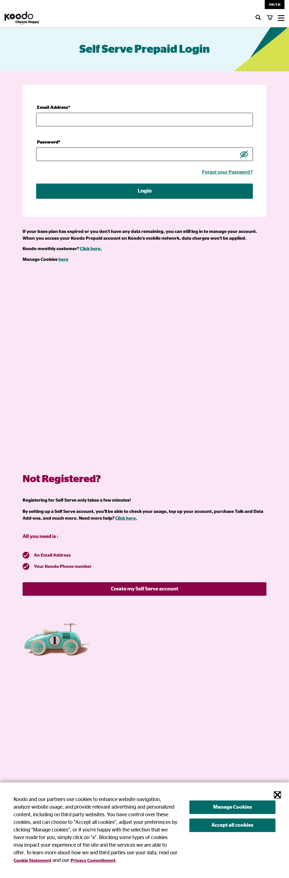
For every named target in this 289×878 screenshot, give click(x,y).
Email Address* (53, 107)
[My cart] (269, 18)
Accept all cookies (232, 825)
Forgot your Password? (227, 172)
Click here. (91, 248)
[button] (274, 4)
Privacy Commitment (93, 860)
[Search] (258, 18)
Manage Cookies (232, 807)
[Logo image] (22, 18)
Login (145, 191)
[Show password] (244, 154)
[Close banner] (277, 794)
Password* (48, 142)
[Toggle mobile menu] (281, 18)
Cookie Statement (32, 860)
